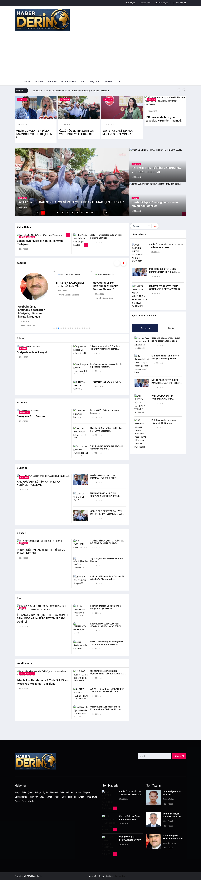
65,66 (165, 3)
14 (101, 213)
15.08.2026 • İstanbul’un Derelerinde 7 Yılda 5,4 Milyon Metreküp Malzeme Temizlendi (71, 90)
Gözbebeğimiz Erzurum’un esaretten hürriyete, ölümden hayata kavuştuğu (31, 311)
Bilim (24, 792)
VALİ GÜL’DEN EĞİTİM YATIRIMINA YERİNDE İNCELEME (38, 483)
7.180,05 (182, 3)
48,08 (132, 3)
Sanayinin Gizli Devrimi (31, 416)
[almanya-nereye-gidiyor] (80, 385)
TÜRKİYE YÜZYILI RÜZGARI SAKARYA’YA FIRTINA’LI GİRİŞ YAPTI (130, 840)
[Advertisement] (100, 52)
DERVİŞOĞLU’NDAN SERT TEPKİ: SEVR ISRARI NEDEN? (41, 551)
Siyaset (57, 796)
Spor (83, 81)
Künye (101, 876)
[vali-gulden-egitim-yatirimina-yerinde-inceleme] (43, 475)
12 (92, 213)
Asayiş (17, 792)
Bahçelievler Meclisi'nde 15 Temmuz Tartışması (40, 242)
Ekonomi (39, 81)
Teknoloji (72, 796)
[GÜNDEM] (36, 107)
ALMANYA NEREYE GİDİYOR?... (107, 382)
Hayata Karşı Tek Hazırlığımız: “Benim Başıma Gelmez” (105, 286)
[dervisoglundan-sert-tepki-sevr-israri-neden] (43, 542)
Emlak (62, 792)
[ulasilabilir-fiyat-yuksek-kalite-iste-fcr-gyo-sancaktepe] (80, 434)
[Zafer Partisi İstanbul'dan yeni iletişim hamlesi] (80, 239)
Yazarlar (107, 81)
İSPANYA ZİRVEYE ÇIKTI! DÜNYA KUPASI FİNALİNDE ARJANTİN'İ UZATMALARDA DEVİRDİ (42, 618)
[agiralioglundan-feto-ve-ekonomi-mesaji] (80, 563)
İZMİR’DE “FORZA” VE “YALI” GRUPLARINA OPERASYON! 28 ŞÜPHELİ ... (104, 496)
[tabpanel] (158, 391)
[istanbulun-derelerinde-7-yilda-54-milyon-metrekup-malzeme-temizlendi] (43, 672)
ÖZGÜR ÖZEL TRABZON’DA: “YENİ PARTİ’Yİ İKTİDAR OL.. (76, 132)
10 (82, 213)
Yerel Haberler (68, 81)
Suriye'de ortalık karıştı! (32, 352)
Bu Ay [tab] (171, 328)
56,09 (148, 3)
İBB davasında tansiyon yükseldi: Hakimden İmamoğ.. (164, 118)
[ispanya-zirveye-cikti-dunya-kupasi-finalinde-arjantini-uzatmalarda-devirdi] (43, 607)
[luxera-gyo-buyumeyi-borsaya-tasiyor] (80, 415)
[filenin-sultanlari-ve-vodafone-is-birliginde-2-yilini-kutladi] (80, 612)
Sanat (49, 796)
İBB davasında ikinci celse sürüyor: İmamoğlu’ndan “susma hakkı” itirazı (165, 358)
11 (87, 213)
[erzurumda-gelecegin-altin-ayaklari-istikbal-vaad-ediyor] (80, 633)
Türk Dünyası (91, 796)
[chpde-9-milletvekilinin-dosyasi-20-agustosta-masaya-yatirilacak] (80, 584)
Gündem (52, 81)
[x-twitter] (1, 738)
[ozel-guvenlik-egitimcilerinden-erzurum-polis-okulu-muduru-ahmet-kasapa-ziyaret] (80, 715)
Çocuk (31, 792)
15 (106, 213)
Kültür (78, 792)
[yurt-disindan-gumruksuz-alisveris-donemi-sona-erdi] (80, 451)
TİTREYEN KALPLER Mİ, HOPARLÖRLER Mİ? (70, 284)
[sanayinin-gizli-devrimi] (28, 410)
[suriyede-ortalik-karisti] (28, 346)
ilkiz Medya (120, 876)
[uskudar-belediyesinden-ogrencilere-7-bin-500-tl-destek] (80, 677)
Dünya (27, 81)
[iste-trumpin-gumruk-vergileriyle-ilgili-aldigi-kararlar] (80, 369)
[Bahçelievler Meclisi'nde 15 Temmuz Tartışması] (39, 235)
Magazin (94, 81)
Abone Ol (179, 756)
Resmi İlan (33, 796)
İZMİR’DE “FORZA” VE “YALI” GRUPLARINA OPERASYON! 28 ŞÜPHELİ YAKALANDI (165, 289)
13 (96, 213)
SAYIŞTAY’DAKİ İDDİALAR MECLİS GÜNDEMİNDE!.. (118, 132)
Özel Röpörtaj (21, 796)
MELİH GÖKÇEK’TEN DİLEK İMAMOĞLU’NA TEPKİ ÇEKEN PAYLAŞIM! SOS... (103, 478)
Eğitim (45, 792)
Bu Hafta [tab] (145, 328)
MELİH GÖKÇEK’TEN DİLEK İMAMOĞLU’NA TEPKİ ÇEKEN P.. (34, 134)
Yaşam (17, 801)
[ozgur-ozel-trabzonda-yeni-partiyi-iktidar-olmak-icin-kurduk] (80, 515)
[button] (179, 90)
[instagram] (1, 735)
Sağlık (42, 796)
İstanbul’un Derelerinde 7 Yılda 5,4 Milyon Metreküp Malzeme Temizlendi (43, 682)
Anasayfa (93, 876)
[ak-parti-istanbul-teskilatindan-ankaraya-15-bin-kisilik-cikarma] (80, 697)
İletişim (109, 876)
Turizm (81, 796)
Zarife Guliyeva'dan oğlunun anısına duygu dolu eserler (129, 819)
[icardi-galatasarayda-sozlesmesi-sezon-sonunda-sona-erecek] (80, 648)
